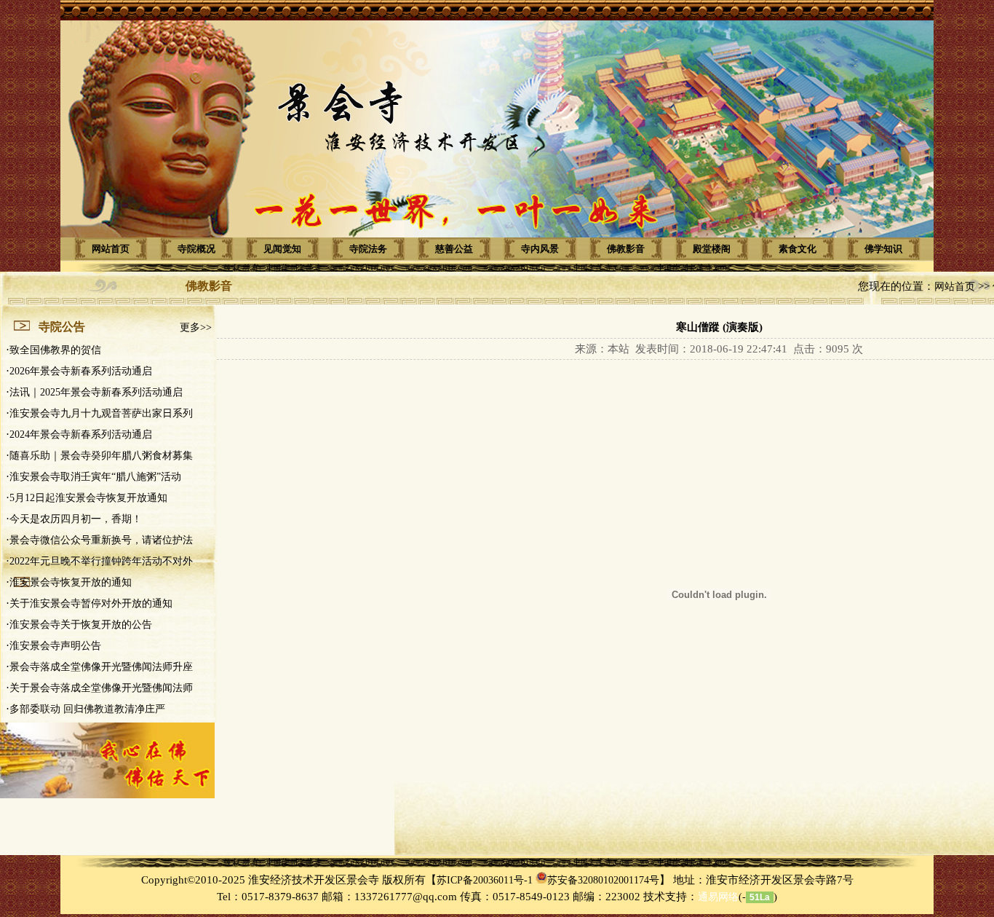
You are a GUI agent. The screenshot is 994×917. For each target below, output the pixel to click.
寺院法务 (368, 248)
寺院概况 (196, 248)
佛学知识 (883, 248)
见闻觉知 (282, 248)
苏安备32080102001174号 (603, 880)
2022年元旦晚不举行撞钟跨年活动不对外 (101, 561)
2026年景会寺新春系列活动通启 (80, 371)
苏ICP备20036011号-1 (485, 880)
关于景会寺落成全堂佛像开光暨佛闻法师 (101, 687)
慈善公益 (454, 248)
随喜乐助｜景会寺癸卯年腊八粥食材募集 (101, 455)
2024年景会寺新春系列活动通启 (80, 434)
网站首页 (111, 248)
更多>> (196, 327)
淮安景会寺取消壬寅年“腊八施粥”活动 (95, 476)
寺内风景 (540, 248)
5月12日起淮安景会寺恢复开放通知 (88, 497)
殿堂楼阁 (712, 248)
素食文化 (797, 248)
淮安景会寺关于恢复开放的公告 (80, 624)
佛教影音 (626, 248)
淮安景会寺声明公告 (55, 645)
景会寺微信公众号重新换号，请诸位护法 (101, 540)
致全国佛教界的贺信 (55, 350)
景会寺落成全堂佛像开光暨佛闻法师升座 (101, 666)
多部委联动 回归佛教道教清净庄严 (87, 709)
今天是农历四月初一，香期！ (75, 518)
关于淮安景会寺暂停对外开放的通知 (90, 603)
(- (722, 897)
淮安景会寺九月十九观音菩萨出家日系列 (101, 413)
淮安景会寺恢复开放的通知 (70, 582)
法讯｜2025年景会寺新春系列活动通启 (96, 392)
